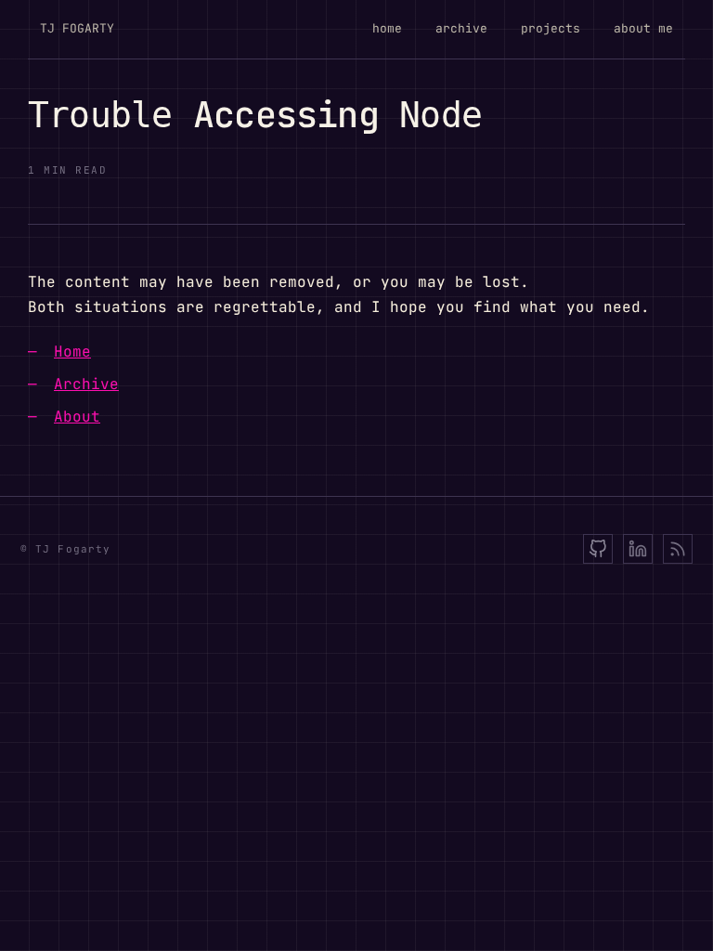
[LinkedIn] (638, 549)
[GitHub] (598, 549)
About (77, 416)
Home (387, 28)
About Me (643, 28)
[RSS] (678, 549)
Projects (550, 28)
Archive (461, 28)
